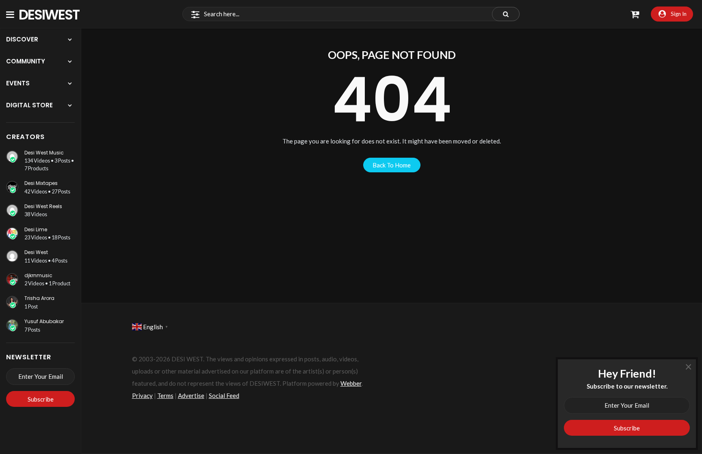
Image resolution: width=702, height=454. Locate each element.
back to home (392, 165)
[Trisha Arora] (12, 302)
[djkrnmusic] (12, 279)
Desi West (36, 252)
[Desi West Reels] (12, 210)
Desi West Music (44, 152)
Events (18, 83)
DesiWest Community (53, 14)
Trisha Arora (39, 298)
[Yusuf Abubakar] (12, 325)
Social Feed (224, 395)
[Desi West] (12, 256)
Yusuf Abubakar (44, 321)
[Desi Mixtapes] (12, 187)
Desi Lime (35, 229)
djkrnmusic (38, 275)
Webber (351, 383)
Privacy (142, 395)
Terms (165, 395)
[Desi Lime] (12, 233)
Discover (22, 39)
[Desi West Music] (12, 156)
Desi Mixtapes (41, 183)
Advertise (191, 395)
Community (25, 61)
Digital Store (29, 105)
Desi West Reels (43, 206)
